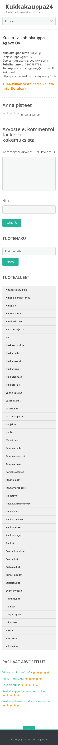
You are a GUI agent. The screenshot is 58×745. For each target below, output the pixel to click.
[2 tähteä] (7, 113)
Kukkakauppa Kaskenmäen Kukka (24, 691)
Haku (10, 261)
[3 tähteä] (11, 113)
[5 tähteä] (18, 113)
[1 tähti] (4, 113)
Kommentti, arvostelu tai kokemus (28, 152)
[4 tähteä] (14, 113)
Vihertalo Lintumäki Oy (17, 672)
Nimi (6, 200)
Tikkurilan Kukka (13, 678)
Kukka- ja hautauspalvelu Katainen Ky (26, 701)
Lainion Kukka (11, 685)
